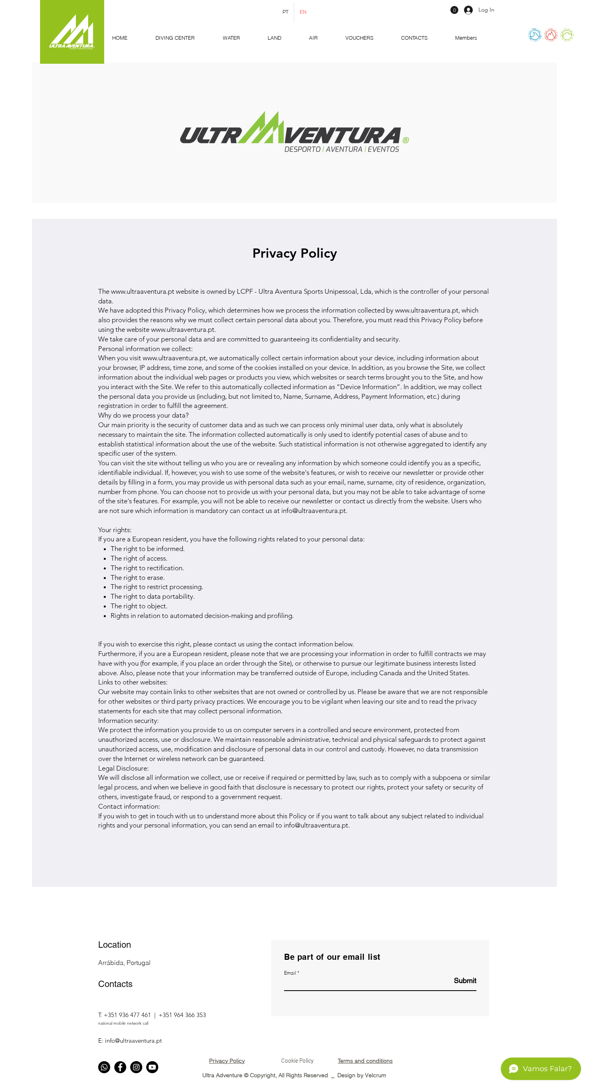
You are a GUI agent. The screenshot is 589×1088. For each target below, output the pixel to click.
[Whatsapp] (104, 1067)
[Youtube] (152, 1067)
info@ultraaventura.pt (313, 511)
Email (290, 973)
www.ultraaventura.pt (142, 291)
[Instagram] (136, 1067)
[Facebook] (120, 1067)
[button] (454, 10)
